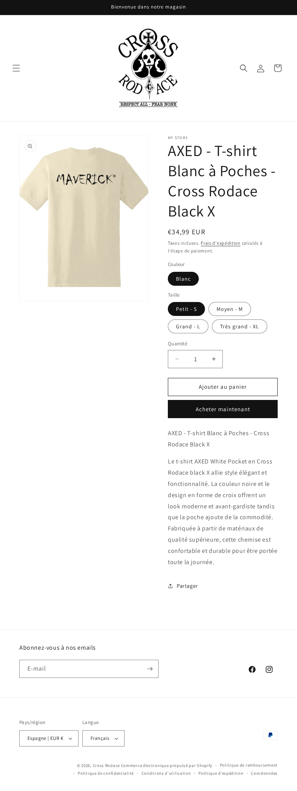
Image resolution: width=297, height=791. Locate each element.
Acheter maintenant (223, 409)
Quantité (177, 343)
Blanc (183, 278)
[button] (16, 68)
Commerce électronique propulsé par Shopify (166, 765)
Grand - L (188, 326)
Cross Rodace (106, 765)
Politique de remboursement (249, 765)
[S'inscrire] (149, 669)
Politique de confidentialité (106, 773)
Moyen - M (230, 308)
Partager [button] (187, 585)
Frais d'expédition (221, 243)
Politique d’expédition (220, 773)
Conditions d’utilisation (166, 773)
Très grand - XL (239, 326)
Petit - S (186, 308)
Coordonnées (264, 773)
